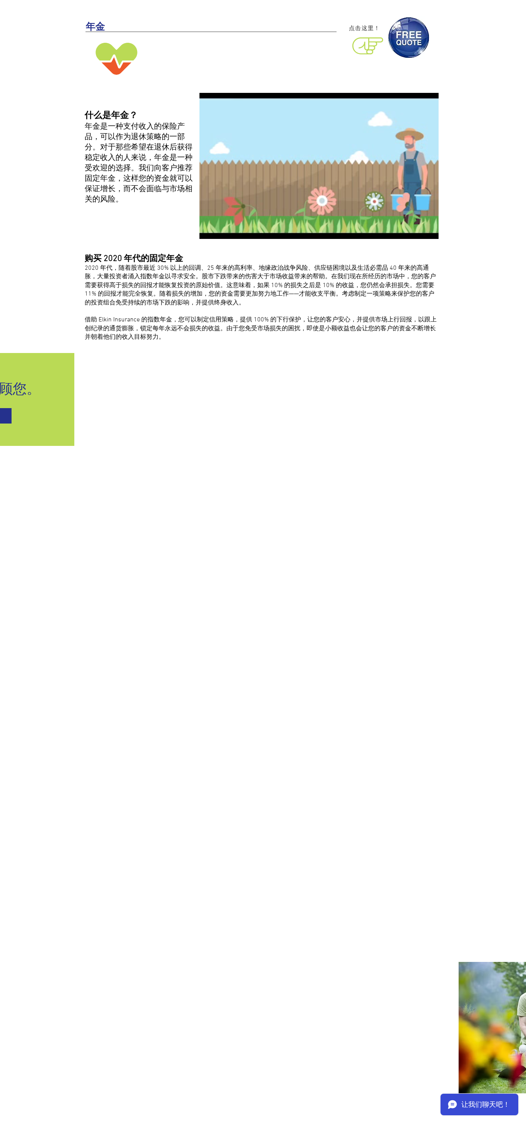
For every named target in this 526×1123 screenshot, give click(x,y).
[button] (429, 230)
